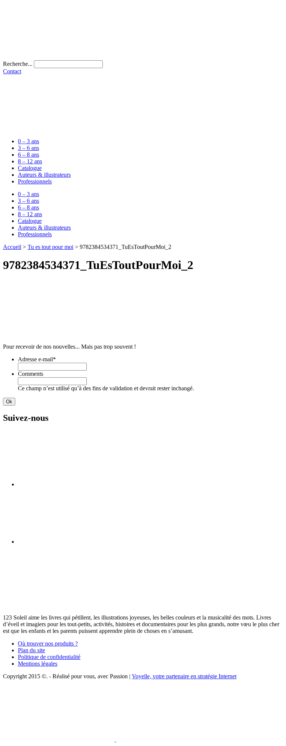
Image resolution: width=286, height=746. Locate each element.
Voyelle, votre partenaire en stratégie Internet (184, 676)
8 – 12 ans (30, 161)
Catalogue (30, 168)
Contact (12, 71)
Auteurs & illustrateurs (44, 175)
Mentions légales (37, 663)
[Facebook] (74, 484)
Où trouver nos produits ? (48, 643)
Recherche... (17, 64)
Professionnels (35, 181)
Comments (30, 374)
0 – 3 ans (28, 141)
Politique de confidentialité (49, 657)
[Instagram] (74, 541)
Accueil (12, 247)
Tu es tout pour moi (50, 247)
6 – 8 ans (28, 154)
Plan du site (31, 650)
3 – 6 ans (28, 148)
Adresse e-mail (37, 359)
